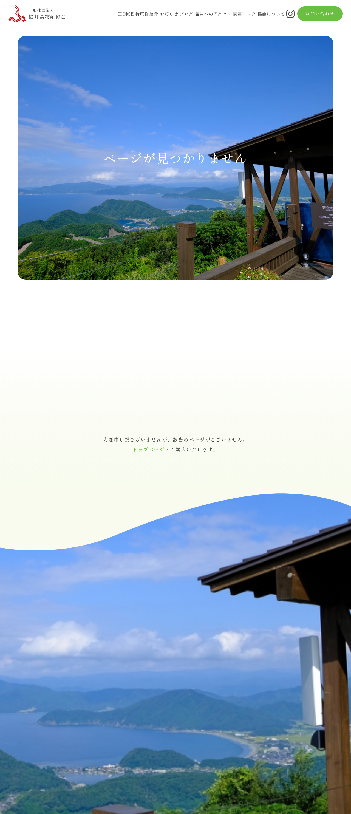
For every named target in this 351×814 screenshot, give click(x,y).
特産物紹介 (146, 14)
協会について (271, 14)
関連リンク (244, 14)
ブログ (186, 14)
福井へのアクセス (213, 14)
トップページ (148, 449)
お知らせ (169, 14)
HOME (126, 14)
